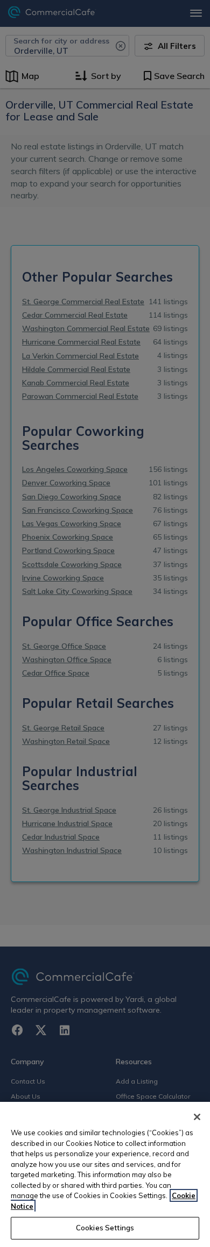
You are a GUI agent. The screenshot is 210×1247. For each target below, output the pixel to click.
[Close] (197, 1117)
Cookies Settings (105, 1227)
